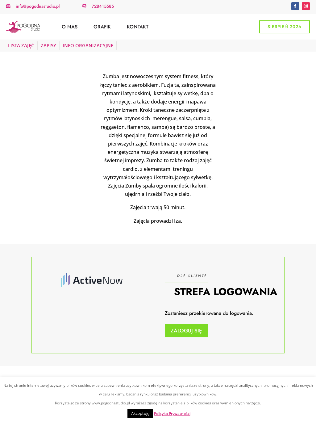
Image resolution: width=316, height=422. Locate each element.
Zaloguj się (186, 330)
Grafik (102, 26)
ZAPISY (48, 45)
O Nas (69, 26)
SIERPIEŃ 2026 (284, 26)
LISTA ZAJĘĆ (21, 45)
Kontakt (137, 26)
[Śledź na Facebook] (295, 6)
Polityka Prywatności (172, 413)
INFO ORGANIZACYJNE (88, 45)
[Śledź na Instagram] (306, 6)
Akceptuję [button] (140, 413)
